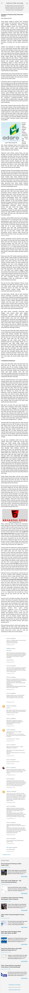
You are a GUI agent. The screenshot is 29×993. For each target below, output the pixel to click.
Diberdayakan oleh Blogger (14, 984)
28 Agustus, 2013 (10, 740)
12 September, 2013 (10, 818)
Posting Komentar (6, 854)
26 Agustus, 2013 (10, 644)
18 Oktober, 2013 (10, 843)
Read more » (24, 876)
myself (8, 729)
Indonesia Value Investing (14, 3)
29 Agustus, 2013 (10, 755)
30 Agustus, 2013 (10, 763)
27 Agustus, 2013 (10, 714)
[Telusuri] (27, 4)
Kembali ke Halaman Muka (14, 989)
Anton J (8, 767)
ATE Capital (9, 847)
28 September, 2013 (10, 834)
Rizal (7, 778)
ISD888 (8, 648)
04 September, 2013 (10, 787)
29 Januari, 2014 (10, 851)
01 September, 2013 (10, 775)
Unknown (8, 705)
